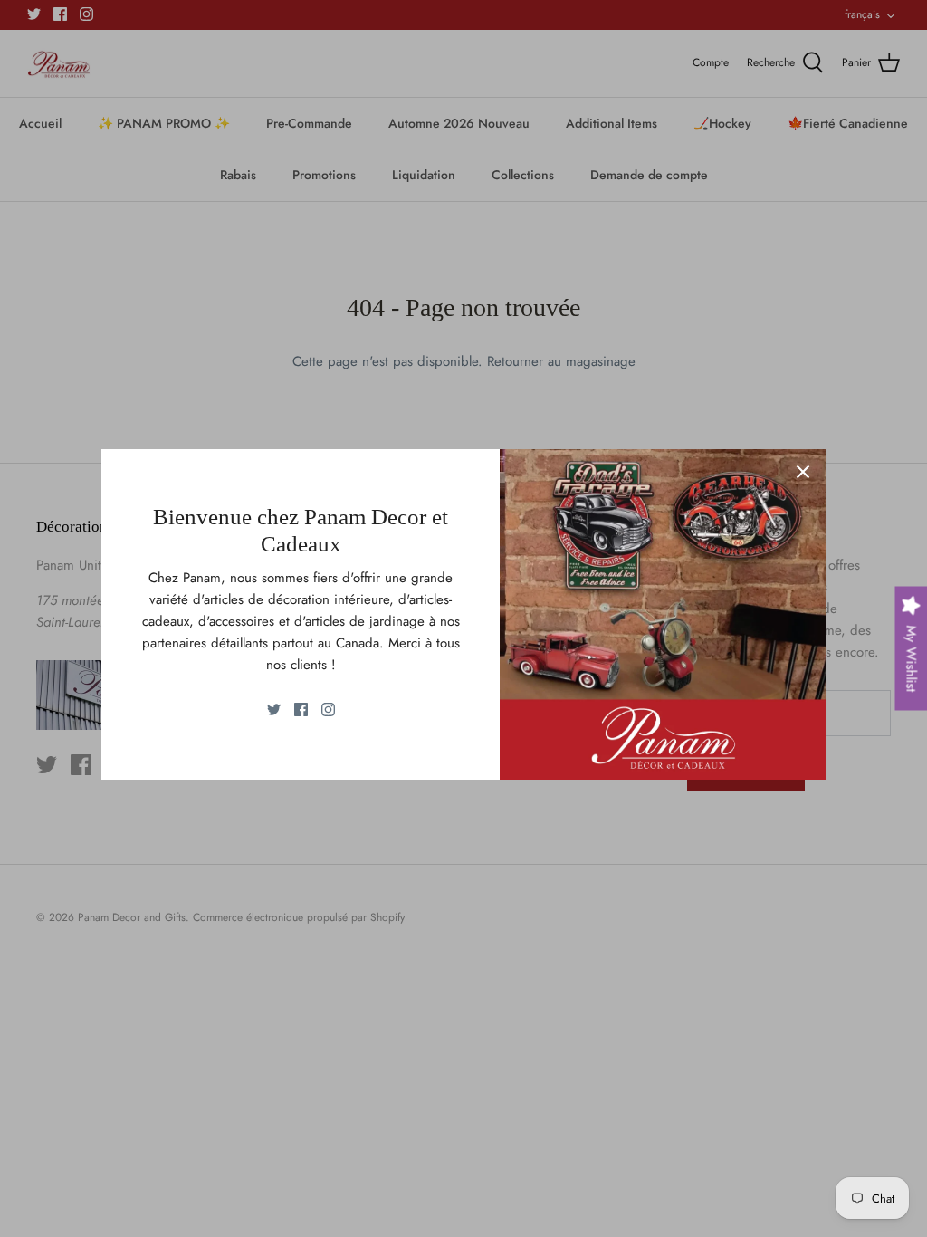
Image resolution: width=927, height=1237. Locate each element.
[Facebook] (301, 709)
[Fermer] (803, 472)
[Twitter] (274, 709)
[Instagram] (328, 709)
